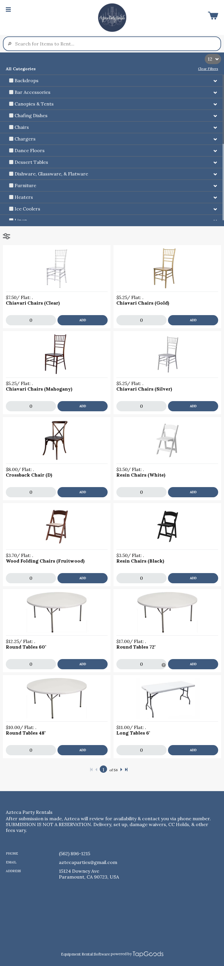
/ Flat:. (19, 297)
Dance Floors (30, 150)
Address (13, 871)
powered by (121, 953)
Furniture (25, 185)
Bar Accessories (32, 92)
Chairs (22, 127)
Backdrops (26, 80)
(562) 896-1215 (74, 853)
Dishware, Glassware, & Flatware (51, 174)
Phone (12, 853)
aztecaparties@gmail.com (88, 862)
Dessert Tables (31, 162)
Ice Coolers (27, 209)
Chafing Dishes (31, 115)
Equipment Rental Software (85, 954)
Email (11, 862)
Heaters (24, 197)
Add (82, 320)
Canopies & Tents (34, 104)
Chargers (25, 139)
